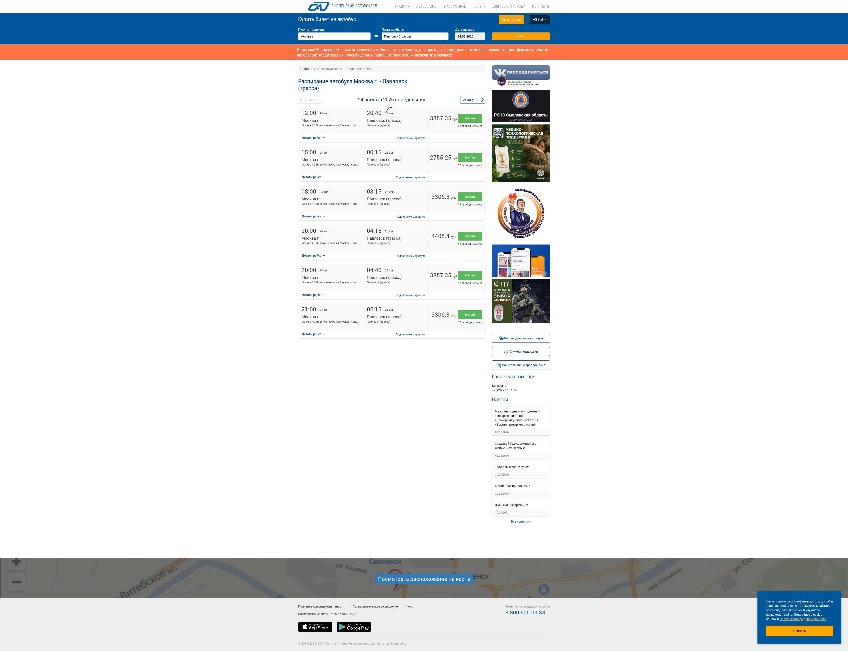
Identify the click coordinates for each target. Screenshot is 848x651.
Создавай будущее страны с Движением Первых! (515, 445)
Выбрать (470, 118)
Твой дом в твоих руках (512, 467)
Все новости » (521, 521)
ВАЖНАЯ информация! (511, 505)
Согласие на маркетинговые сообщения (327, 614)
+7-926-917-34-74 (504, 390)
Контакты (541, 6)
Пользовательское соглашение (375, 606)
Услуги (479, 6)
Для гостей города (509, 6)
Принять (799, 631)
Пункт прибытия (393, 29)
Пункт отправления (312, 29)
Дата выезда (464, 29)
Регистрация (511, 19)
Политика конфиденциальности (321, 606)
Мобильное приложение (512, 486)
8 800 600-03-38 (525, 612)
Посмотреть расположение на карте (424, 578)
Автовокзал (426, 6)
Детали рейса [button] (312, 137)
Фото (409, 606)
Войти (542, 19)
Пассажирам (455, 6)
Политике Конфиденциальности (803, 619)
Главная (402, 6)
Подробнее (410, 138)
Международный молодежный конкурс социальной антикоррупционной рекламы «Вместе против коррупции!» (517, 418)
